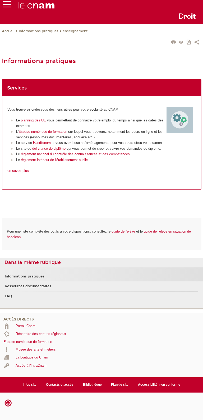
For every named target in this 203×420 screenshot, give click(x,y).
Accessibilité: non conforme (159, 384)
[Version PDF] (189, 42)
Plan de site (119, 384)
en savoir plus (18, 171)
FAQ (8, 296)
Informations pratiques (38, 31)
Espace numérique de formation (43, 132)
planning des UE (33, 120)
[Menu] (7, 5)
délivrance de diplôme (49, 148)
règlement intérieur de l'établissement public (54, 160)
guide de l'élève (123, 231)
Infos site (29, 384)
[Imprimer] (173, 42)
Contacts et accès (59, 384)
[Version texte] (181, 42)
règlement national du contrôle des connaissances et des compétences (75, 154)
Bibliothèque (92, 384)
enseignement (75, 31)
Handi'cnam (42, 143)
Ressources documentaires (28, 286)
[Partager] (197, 42)
